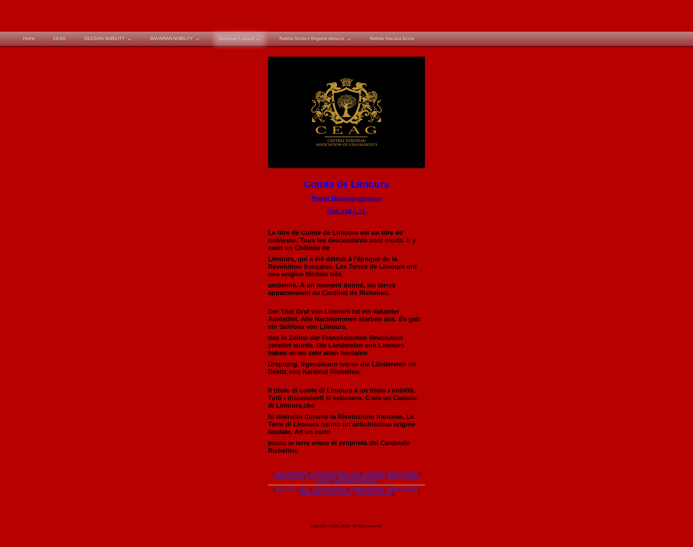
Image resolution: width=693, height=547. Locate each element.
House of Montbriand (291, 473)
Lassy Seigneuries (320, 477)
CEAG (304, 489)
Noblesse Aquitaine (288, 477)
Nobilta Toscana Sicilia (373, 493)
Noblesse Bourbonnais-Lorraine (335, 473)
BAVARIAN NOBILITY (366, 489)
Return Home (286, 489)
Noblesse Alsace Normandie (354, 481)
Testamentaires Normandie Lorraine (390, 473)
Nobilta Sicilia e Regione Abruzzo (326, 493)
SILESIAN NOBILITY (329, 489)
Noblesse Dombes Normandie (361, 477)
